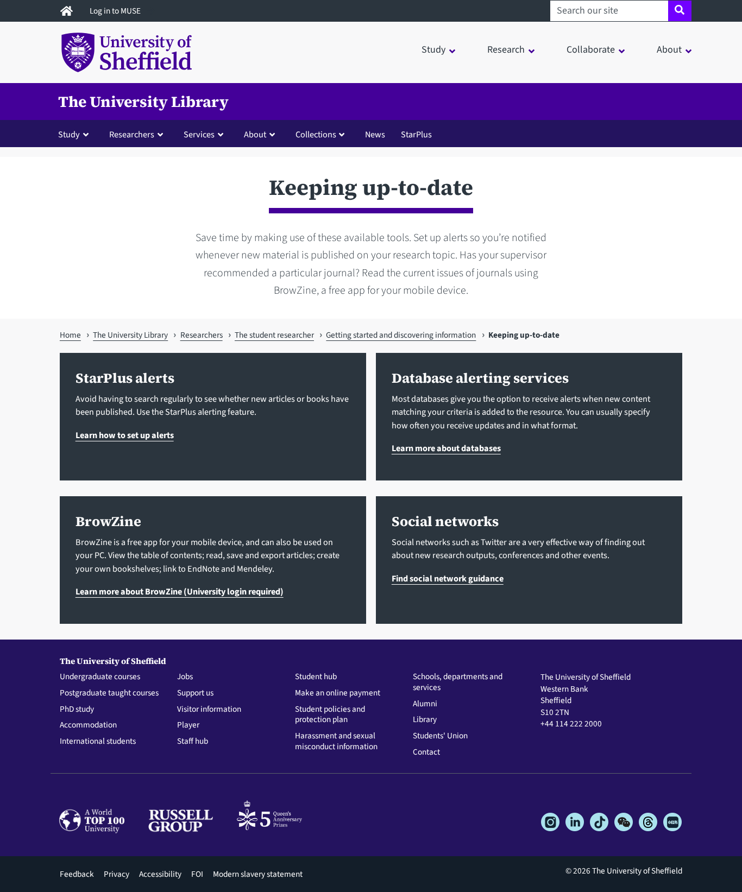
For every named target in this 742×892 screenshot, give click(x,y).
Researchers (201, 335)
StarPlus (416, 134)
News (375, 134)
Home (70, 335)
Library (425, 719)
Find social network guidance (448, 578)
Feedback (77, 874)
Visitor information (209, 709)
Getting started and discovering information (401, 335)
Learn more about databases (446, 448)
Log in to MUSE (116, 11)
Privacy (116, 874)
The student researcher (274, 335)
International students (98, 741)
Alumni (425, 704)
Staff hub (192, 741)
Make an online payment (337, 693)
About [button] (669, 49)
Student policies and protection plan (330, 715)
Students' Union (440, 736)
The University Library (143, 101)
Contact (426, 752)
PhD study (77, 709)
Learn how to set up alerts (125, 435)
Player (188, 725)
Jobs (185, 677)
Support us (195, 693)
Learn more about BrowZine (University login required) (180, 591)
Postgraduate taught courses (109, 693)
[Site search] (679, 11)
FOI (197, 874)
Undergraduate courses (100, 677)
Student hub (316, 677)
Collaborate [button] (591, 49)
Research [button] (506, 49)
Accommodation (88, 725)
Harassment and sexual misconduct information (336, 741)
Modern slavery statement (258, 874)
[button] (75, 134)
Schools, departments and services (457, 682)
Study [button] (433, 49)
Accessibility (160, 874)
